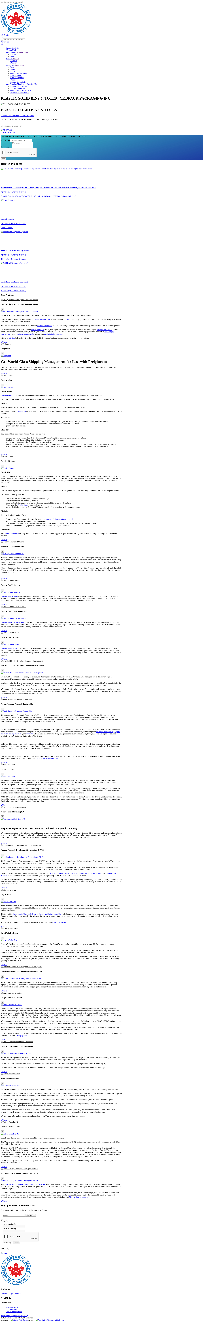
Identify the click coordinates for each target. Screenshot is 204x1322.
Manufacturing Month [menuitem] (18, 86)
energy (11, 734)
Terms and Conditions (9, 1316)
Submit (16, 1243)
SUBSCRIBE (30, 1215)
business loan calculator (25, 334)
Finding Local (22, 505)
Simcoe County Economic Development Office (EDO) (24, 1184)
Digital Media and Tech (88, 873)
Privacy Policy (22, 1316)
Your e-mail (5, 140)
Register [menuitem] (13, 54)
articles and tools (37, 330)
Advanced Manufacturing (68, 873)
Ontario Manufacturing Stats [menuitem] (21, 90)
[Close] (2, 1219)
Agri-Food (54, 873)
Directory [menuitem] (13, 56)
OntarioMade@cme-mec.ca (11, 1293)
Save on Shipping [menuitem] (17, 78)
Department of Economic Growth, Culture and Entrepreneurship (37, 914)
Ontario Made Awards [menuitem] (18, 73)
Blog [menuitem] (12, 67)
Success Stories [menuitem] (16, 76)
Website (4, 342)
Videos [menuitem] (13, 80)
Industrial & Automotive (10, 116)
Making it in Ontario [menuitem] (18, 82)
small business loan (42, 319)
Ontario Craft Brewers (9, 648)
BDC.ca (12, 338)
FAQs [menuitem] (12, 71)
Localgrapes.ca (21, 1036)
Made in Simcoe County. (78, 1197)
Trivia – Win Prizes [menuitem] (17, 88)
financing (67, 319)
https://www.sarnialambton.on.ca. (48, 758)
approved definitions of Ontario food (59, 519)
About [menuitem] (12, 69)
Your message (6, 147)
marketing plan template (53, 334)
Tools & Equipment (26, 116)
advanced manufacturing (105, 732)
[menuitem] (12, 48)
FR (2, 37)
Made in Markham (59, 922)
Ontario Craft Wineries (9, 596)
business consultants (44, 326)
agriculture (30, 734)
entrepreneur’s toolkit (104, 330)
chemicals (18, 734)
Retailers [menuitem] (13, 61)
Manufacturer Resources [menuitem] (19, 93)
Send (3, 159)
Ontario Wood (6, 395)
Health (100, 873)
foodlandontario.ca (12, 534)
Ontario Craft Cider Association (13, 622)
